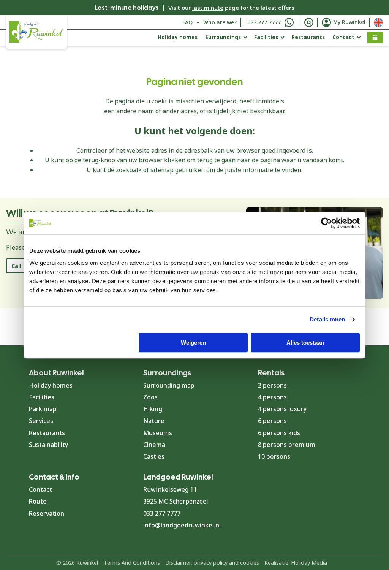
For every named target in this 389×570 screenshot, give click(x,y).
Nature (153, 420)
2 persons (272, 385)
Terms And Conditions (132, 562)
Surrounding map (168, 385)
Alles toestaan (305, 342)
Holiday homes (178, 37)
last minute (207, 7)
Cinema (154, 444)
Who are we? (220, 22)
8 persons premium (286, 444)
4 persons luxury (282, 409)
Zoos (150, 397)
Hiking (152, 409)
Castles (153, 456)
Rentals (271, 372)
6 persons (272, 420)
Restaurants (308, 37)
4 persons (272, 397)
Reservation (46, 513)
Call (16, 265)
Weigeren (193, 342)
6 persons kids (279, 433)
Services (41, 420)
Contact (343, 37)
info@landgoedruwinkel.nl (182, 525)
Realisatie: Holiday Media (295, 562)
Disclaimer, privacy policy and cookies (212, 562)
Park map (43, 409)
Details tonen (327, 319)
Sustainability (48, 444)
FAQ (187, 22)
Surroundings (223, 37)
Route (38, 501)
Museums (157, 433)
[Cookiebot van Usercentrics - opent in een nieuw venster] (326, 223)
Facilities (266, 37)
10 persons (274, 456)
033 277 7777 (264, 22)
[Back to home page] (36, 32)
